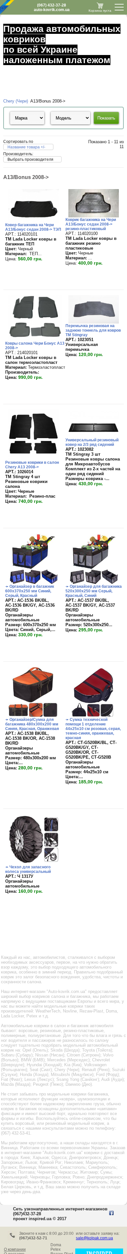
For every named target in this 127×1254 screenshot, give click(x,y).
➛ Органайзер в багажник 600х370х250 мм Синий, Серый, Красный (29, 591)
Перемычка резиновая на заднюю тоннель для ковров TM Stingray (93, 330)
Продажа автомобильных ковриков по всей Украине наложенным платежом (61, 44)
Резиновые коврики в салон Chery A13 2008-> (32, 464)
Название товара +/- (26, 147)
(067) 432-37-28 (51, 5)
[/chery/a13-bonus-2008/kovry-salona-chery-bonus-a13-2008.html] (35, 339)
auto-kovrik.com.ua (52, 9)
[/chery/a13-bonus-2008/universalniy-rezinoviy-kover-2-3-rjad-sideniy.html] (93, 436)
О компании (15, 1249)
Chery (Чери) (15, 101)
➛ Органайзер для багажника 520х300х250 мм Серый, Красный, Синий (93, 591)
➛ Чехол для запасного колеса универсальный (28, 869)
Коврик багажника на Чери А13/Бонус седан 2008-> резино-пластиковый (90, 224)
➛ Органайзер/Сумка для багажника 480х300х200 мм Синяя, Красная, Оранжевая (32, 724)
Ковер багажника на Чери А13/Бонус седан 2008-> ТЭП (33, 227)
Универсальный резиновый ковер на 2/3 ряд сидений (92, 442)
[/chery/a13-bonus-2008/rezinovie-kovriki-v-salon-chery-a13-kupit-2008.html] (33, 458)
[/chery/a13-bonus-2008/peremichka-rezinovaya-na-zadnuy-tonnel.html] (93, 322)
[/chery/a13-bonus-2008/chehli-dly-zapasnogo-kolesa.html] (33, 863)
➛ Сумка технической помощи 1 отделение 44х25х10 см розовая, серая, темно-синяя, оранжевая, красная (93, 728)
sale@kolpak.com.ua (94, 1238)
